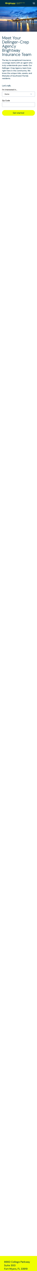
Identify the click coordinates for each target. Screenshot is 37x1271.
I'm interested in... (9, 89)
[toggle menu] (33, 3)
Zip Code (6, 100)
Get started (18, 113)
